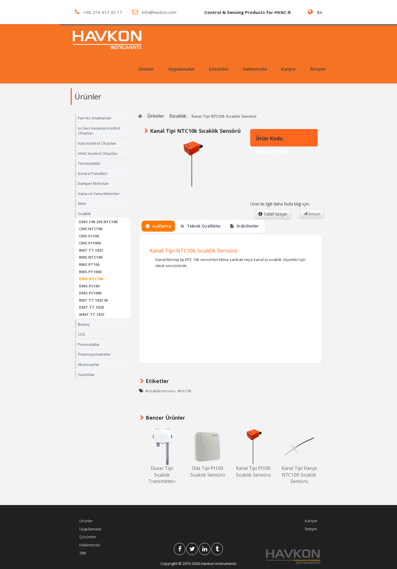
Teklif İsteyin (274, 214)
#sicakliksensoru (160, 390)
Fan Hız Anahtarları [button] (94, 118)
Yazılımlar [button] (86, 374)
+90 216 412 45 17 (102, 12)
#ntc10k (185, 390)
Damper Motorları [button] (93, 183)
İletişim (318, 69)
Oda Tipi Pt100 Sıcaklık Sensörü (207, 471)
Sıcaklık (177, 116)
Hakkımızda (255, 69)
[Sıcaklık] (161, 446)
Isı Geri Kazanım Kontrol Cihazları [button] (99, 131)
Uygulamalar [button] (181, 69)
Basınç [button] (84, 324)
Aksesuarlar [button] (88, 364)
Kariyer (288, 69)
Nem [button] (82, 203)
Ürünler (155, 116)
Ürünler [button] (146, 69)
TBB (82, 553)
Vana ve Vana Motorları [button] (98, 193)
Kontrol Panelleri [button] (92, 173)
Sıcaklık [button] (84, 213)
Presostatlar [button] (89, 344)
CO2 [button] (81, 334)
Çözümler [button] (219, 69)
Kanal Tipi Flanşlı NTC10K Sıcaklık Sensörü (299, 474)
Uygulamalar (90, 529)
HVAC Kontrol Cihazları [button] (97, 153)
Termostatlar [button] (89, 163)
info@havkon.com (159, 12)
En (319, 12)
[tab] (102, 118)
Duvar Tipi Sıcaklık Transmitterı (161, 474)
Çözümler (87, 536)
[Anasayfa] (140, 116)
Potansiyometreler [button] (94, 354)
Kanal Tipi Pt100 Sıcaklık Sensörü (253, 471)
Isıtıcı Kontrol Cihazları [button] (97, 143)
